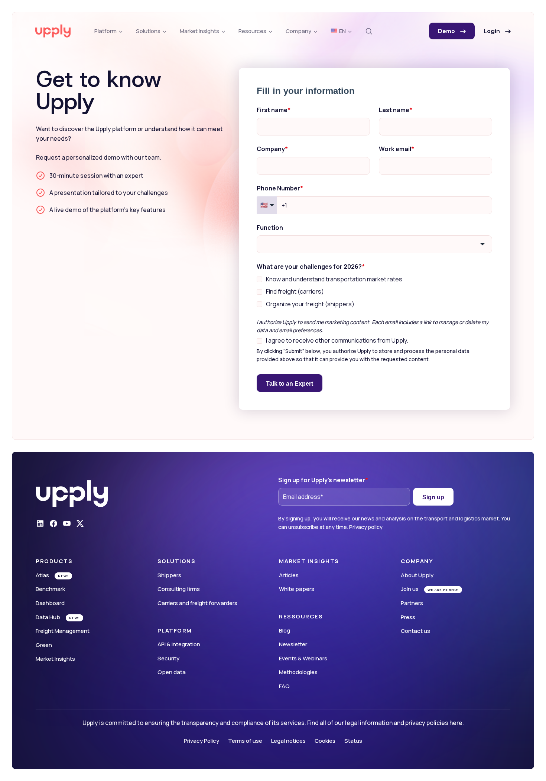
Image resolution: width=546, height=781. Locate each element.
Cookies (325, 741)
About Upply (417, 575)
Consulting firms (178, 589)
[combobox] (374, 244)
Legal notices (288, 741)
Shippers (169, 575)
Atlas (42, 575)
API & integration (178, 644)
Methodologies (298, 672)
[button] (91, 561)
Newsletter (293, 644)
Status (353, 741)
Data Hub (48, 617)
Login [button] (493, 31)
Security (168, 658)
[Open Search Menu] (369, 31)
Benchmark (50, 589)
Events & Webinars (303, 658)
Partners (412, 603)
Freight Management (63, 631)
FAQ (284, 686)
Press (408, 617)
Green (44, 645)
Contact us (415, 631)
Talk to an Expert (289, 383)
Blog (284, 630)
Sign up (433, 497)
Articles (289, 575)
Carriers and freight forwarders (197, 603)
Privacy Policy (201, 741)
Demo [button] (447, 31)
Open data (171, 672)
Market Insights (55, 659)
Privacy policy (366, 526)
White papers (296, 589)
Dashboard (50, 603)
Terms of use (245, 741)
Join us (410, 589)
